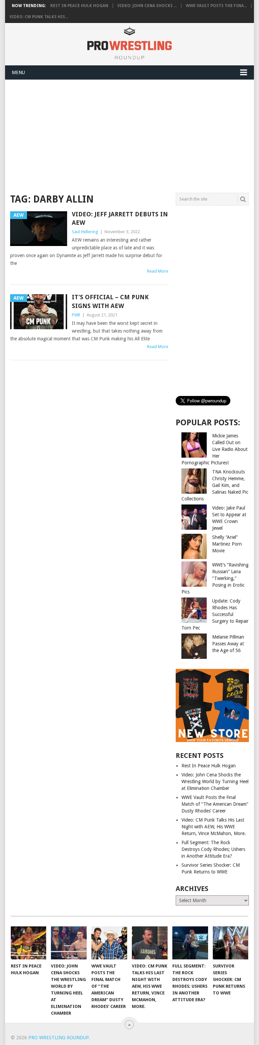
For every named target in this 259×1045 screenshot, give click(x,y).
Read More (157, 271)
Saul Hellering (85, 231)
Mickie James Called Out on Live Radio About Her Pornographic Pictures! (214, 449)
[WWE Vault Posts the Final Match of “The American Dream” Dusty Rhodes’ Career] (109, 942)
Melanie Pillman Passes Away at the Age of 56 (228, 643)
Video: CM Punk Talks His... (38, 16)
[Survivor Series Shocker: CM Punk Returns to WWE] (231, 942)
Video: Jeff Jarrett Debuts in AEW (120, 218)
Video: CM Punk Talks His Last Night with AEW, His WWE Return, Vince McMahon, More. (213, 826)
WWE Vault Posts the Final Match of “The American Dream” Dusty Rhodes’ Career (214, 804)
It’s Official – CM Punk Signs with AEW (110, 301)
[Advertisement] (152, 135)
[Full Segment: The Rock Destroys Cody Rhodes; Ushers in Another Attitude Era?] (190, 942)
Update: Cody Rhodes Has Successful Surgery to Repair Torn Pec (215, 614)
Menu (18, 72)
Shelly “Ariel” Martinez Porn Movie (227, 543)
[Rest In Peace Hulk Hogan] (29, 942)
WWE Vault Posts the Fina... (216, 5)
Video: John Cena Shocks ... (147, 5)
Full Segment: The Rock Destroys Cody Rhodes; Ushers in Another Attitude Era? (213, 849)
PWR (76, 314)
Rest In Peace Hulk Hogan (79, 5)
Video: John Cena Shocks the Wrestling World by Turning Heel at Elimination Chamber (215, 781)
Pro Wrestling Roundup (58, 1037)
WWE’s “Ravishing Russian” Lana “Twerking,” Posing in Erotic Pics (215, 578)
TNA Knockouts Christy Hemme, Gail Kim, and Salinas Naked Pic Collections (214, 485)
